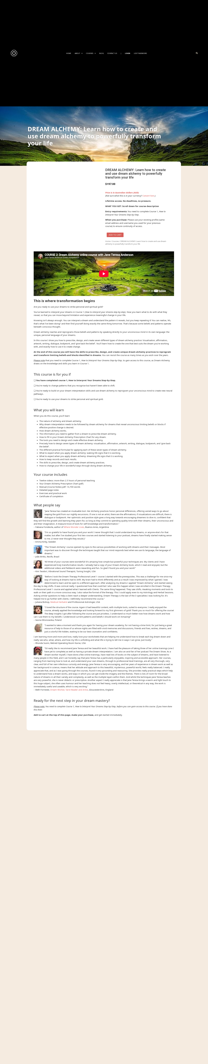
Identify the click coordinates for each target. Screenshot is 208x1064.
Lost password (140, 53)
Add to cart (115, 234)
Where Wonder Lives (74, 527)
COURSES (89, 53)
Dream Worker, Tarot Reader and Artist (69, 689)
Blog (101, 53)
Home (68, 53)
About (77, 53)
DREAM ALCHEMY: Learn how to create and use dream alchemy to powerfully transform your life (94, 136)
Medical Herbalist (58, 602)
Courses (115, 241)
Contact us (112, 53)
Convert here (148, 195)
